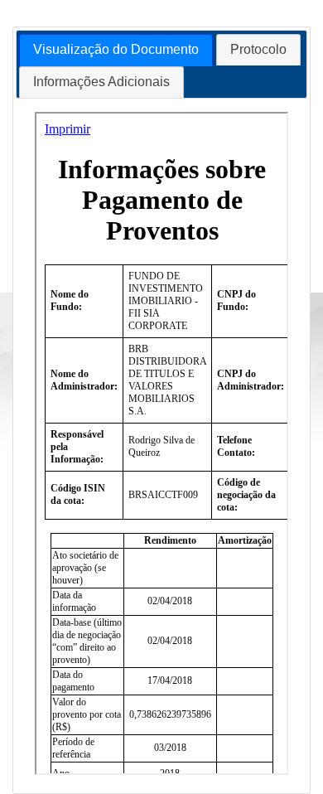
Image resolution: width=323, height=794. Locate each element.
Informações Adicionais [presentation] (101, 82)
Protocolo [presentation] (258, 49)
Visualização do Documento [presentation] (116, 49)
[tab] (116, 50)
